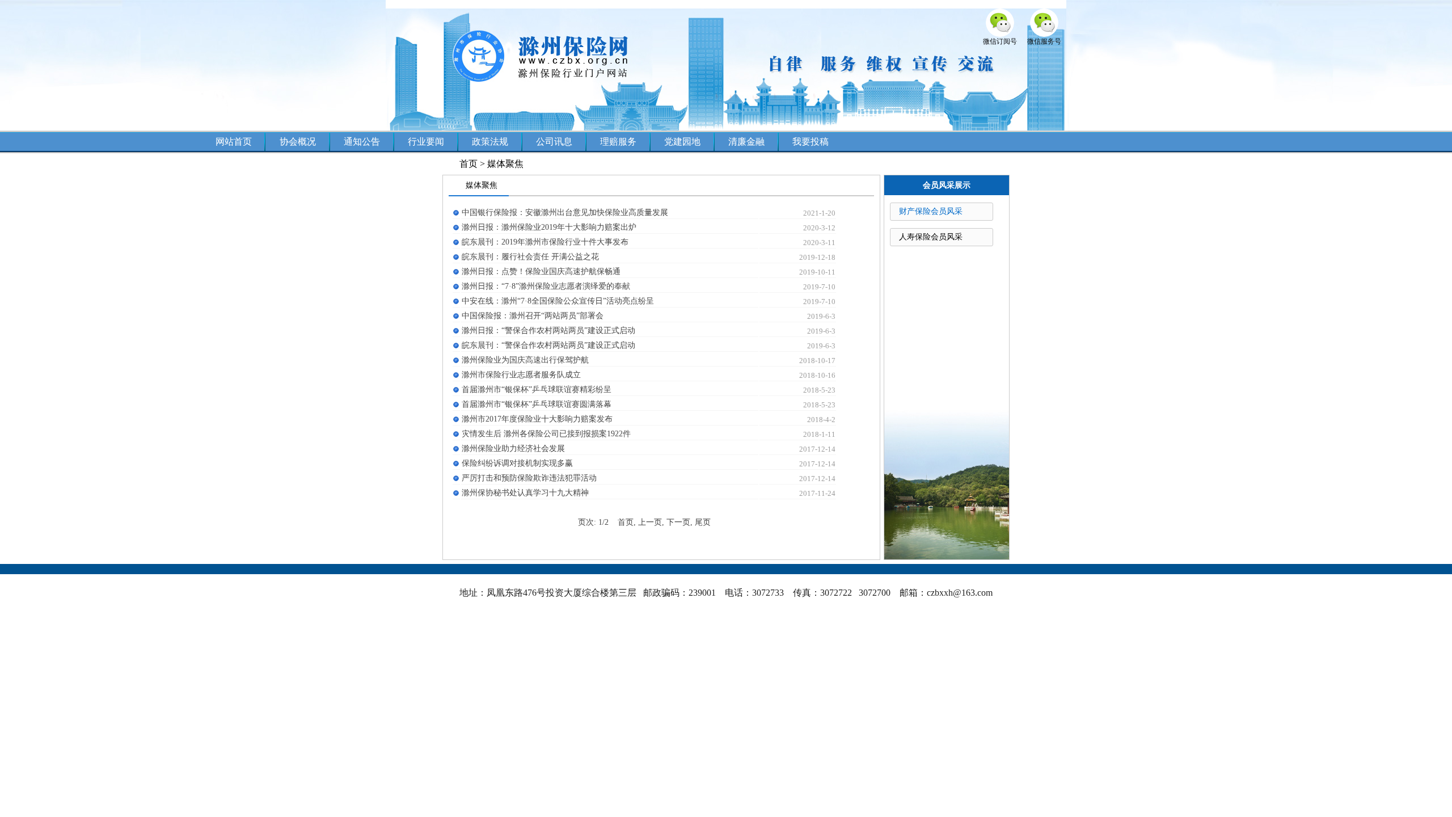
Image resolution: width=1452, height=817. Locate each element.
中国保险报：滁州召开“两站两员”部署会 (532, 315)
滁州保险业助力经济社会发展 (513, 448)
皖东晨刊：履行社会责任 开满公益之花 (530, 256)
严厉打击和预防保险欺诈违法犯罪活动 (529, 478)
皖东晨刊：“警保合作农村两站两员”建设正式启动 (548, 345)
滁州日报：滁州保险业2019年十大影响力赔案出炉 (549, 227)
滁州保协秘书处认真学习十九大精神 (525, 492)
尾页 (703, 522)
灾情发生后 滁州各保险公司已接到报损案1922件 (546, 433)
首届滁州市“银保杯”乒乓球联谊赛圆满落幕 (536, 404)
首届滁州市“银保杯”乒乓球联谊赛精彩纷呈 (536, 389)
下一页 (678, 522)
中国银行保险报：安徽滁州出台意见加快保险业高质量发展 (565, 212)
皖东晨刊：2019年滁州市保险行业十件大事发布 (545, 242)
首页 (468, 164)
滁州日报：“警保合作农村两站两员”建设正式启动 (548, 330)
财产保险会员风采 (931, 211)
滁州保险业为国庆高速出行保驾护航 (525, 360)
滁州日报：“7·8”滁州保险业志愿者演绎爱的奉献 (546, 286)
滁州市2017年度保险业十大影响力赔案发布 (537, 419)
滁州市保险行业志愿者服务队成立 (521, 374)
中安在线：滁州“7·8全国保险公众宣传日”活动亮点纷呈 (558, 301)
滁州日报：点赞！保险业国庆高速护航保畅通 (541, 271)
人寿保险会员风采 (931, 237)
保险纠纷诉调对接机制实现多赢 (517, 463)
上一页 (650, 522)
